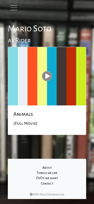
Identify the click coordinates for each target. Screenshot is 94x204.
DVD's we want (47, 178)
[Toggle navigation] (13, 7)
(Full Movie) (25, 123)
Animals (23, 114)
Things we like (47, 173)
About (47, 167)
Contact (47, 183)
